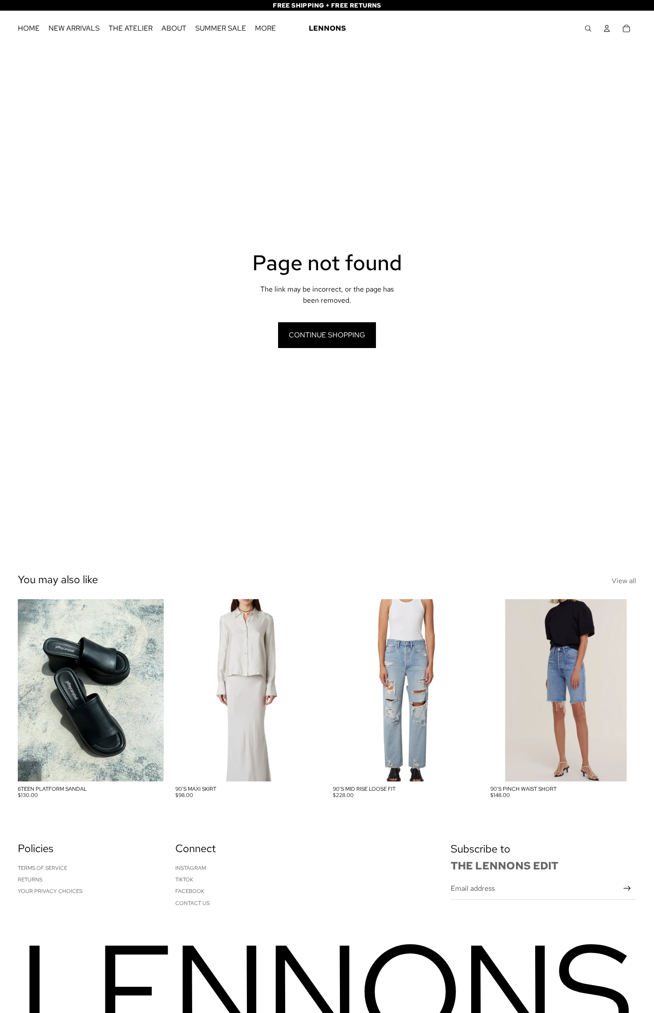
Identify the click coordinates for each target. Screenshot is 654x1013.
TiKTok (184, 879)
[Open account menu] (607, 28)
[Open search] (588, 28)
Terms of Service (42, 868)
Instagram (190, 868)
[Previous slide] (31, 690)
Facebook (189, 891)
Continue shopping (327, 335)
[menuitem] (265, 28)
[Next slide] (150, 690)
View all (624, 580)
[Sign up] (627, 888)
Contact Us (192, 903)
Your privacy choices (50, 891)
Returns (30, 879)
